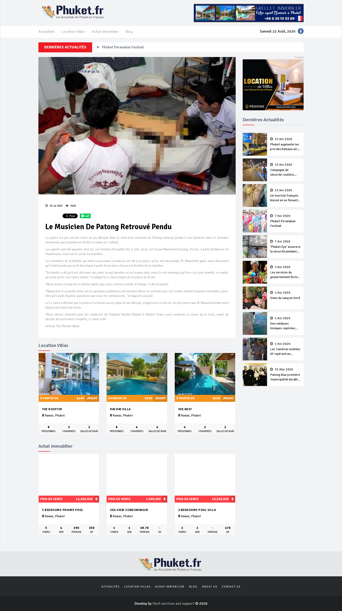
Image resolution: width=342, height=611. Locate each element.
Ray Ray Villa (120, 409)
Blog (129, 31)
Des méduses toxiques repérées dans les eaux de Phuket (282, 323)
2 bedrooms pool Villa (197, 510)
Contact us (231, 586)
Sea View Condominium (129, 510)
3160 (73, 206)
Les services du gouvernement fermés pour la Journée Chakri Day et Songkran (285, 272)
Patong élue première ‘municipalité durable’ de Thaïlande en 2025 (285, 375)
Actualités (46, 31)
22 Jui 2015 (56, 206)
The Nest (185, 409)
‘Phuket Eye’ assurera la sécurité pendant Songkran (285, 247)
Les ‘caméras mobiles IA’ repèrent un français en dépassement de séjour (285, 349)
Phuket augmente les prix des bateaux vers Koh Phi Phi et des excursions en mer (284, 144)
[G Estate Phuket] (249, 12)
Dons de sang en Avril (285, 295)
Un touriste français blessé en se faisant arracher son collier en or (284, 195)
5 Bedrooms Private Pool (62, 510)
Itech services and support (173, 603)
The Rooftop (52, 409)
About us (209, 586)
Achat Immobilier (105, 31)
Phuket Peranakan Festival (123, 47)
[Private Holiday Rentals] (273, 84)
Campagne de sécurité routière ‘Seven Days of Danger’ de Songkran (284, 170)
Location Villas (73, 31)
